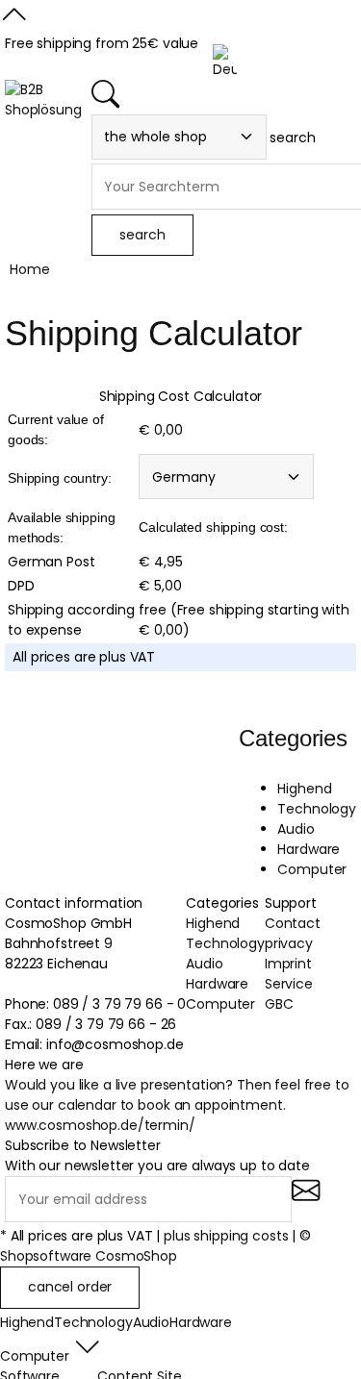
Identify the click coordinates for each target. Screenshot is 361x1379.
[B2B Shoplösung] (43, 100)
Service (289, 983)
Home (29, 269)
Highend (304, 788)
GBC (279, 1004)
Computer (312, 869)
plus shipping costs (226, 1235)
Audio (295, 829)
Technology (316, 808)
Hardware (308, 849)
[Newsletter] (306, 1201)
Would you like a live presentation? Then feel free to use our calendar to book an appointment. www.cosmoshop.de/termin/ (177, 1105)
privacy (289, 943)
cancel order (70, 1286)
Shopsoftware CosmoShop (88, 1256)
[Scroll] (14, 23)
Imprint (288, 963)
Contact (293, 923)
